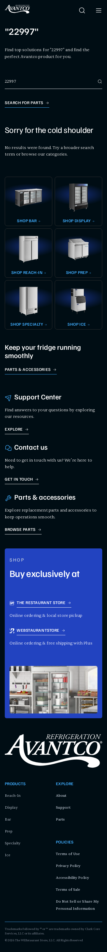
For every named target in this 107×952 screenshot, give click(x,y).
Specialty (13, 843)
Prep (8, 831)
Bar (8, 819)
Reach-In (13, 795)
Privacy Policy (68, 865)
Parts (60, 819)
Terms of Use (68, 853)
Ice (7, 855)
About (61, 795)
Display (11, 807)
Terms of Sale (68, 889)
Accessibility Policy (72, 877)
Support (63, 807)
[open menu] (98, 10)
